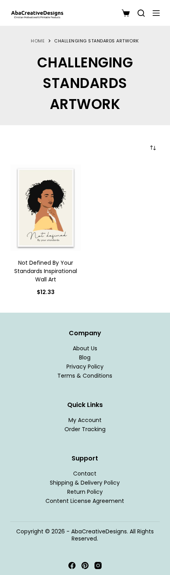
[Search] (141, 13)
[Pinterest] (85, 565)
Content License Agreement (84, 501)
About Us (85, 348)
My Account (85, 420)
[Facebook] (72, 565)
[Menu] (156, 13)
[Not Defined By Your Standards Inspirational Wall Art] (45, 207)
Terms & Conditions (84, 376)
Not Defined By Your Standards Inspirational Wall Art (45, 271)
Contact (84, 474)
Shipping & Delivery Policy (85, 483)
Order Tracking (85, 429)
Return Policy (85, 492)
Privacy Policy (85, 367)
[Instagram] (98, 565)
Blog (85, 357)
